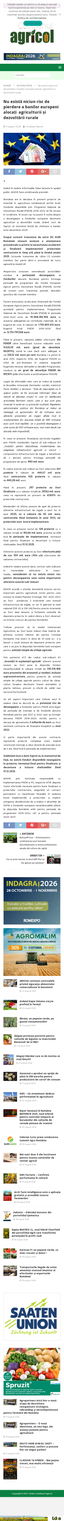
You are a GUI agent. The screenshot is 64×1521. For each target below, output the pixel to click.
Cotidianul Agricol (34, 126)
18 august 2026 (21, 1239)
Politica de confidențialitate (32, 18)
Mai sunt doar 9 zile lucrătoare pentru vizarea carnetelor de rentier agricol (38, 1157)
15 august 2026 (12, 1416)
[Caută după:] (32, 75)
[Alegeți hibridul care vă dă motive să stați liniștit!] (8, 1060)
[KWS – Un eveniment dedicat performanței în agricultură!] (10, 1097)
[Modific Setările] (59, 14)
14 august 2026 (12, 1436)
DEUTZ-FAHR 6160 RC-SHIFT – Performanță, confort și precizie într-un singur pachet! (39, 1446)
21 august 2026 (28, 1025)
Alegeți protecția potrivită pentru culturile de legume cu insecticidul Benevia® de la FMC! (35, 1039)
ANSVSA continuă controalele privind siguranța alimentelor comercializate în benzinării (37, 983)
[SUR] (31, 1339)
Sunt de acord (33, 23)
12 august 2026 (12, 1453)
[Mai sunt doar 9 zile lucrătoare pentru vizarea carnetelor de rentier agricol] (10, 1157)
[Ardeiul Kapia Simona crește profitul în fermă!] (10, 1005)
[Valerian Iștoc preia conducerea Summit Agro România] (10, 1141)
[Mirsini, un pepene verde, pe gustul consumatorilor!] (10, 1022)
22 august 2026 (29, 991)
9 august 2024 (13, 126)
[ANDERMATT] (31, 1393)
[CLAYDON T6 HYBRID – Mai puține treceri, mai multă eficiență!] (10, 1469)
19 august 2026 (28, 1181)
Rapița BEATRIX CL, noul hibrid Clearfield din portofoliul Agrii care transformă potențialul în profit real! (36, 1232)
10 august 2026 (29, 1467)
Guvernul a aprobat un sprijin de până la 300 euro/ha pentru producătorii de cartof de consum (40, 1076)
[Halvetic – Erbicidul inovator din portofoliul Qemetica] (7, 1216)
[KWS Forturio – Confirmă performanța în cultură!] (10, 1178)
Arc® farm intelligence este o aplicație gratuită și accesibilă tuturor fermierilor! (37, 1195)
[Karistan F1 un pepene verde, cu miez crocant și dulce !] (10, 1253)
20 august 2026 (29, 1100)
